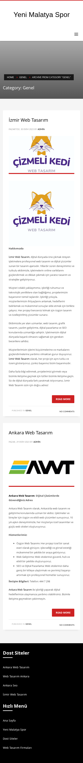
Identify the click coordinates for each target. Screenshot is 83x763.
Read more (63, 399)
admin (41, 129)
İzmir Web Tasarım (28, 120)
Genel (28, 411)
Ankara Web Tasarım (31, 432)
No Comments (66, 412)
